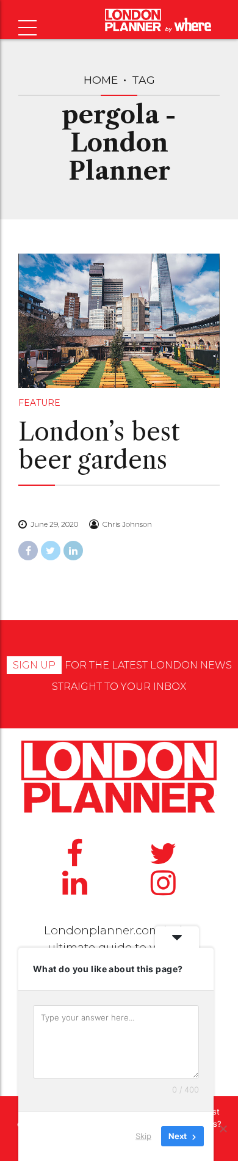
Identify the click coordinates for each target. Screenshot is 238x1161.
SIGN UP (34, 665)
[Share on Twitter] (50, 550)
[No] (223, 1129)
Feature (39, 402)
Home (101, 79)
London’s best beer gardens (99, 446)
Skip (143, 1136)
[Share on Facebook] (28, 550)
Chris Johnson (127, 524)
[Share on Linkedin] (73, 550)
